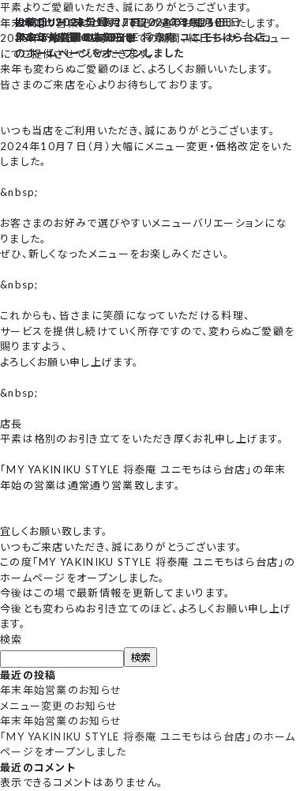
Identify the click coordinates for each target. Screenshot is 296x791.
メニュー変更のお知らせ (59, 705)
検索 (11, 639)
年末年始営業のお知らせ (61, 690)
